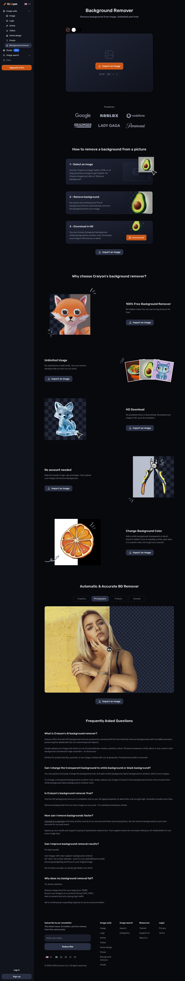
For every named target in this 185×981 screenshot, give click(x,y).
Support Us (144, 933)
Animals (136, 598)
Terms (162, 933)
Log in (17, 970)
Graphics (82, 598)
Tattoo (103, 942)
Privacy (162, 928)
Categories (125, 933)
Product (118, 598)
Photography (100, 598)
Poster (103, 952)
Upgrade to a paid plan (55, 821)
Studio (103, 964)
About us (143, 938)
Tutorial (142, 928)
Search (123, 928)
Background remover (105, 958)
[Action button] (68, 30)
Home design (106, 947)
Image (103, 928)
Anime (103, 938)
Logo (102, 933)
